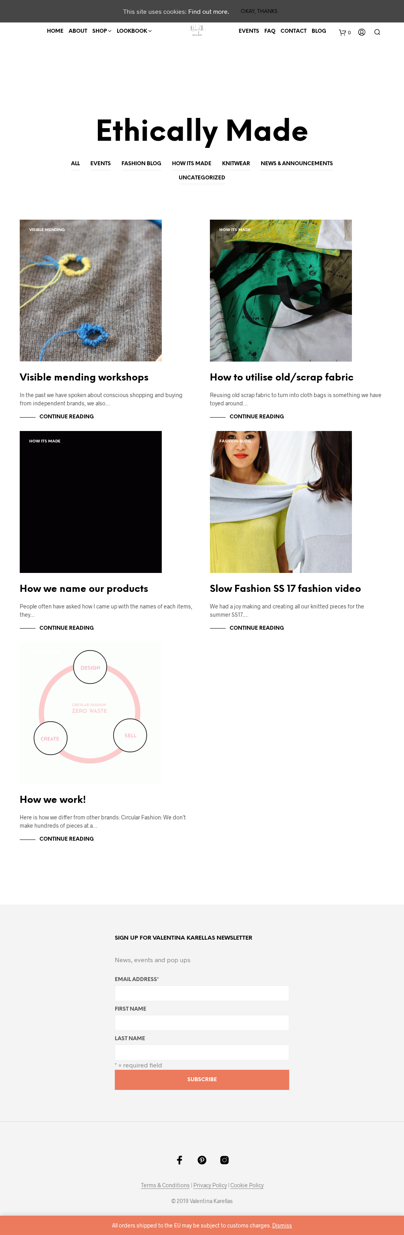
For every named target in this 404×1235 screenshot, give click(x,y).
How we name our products (84, 589)
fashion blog (141, 163)
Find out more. (208, 11)
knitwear (236, 163)
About (78, 31)
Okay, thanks (259, 11)
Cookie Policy (247, 1185)
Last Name (130, 1038)
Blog (319, 31)
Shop (99, 31)
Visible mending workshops (84, 378)
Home (55, 31)
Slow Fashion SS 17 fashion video (285, 589)
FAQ (269, 31)
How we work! (53, 800)
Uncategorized (202, 178)
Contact (294, 31)
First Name (130, 1009)
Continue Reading (66, 417)
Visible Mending (47, 230)
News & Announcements (297, 163)
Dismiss (282, 1225)
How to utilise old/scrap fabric (282, 378)
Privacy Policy (210, 1185)
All (75, 163)
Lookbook (132, 31)
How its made (191, 163)
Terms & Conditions (165, 1185)
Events (249, 31)
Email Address (137, 979)
